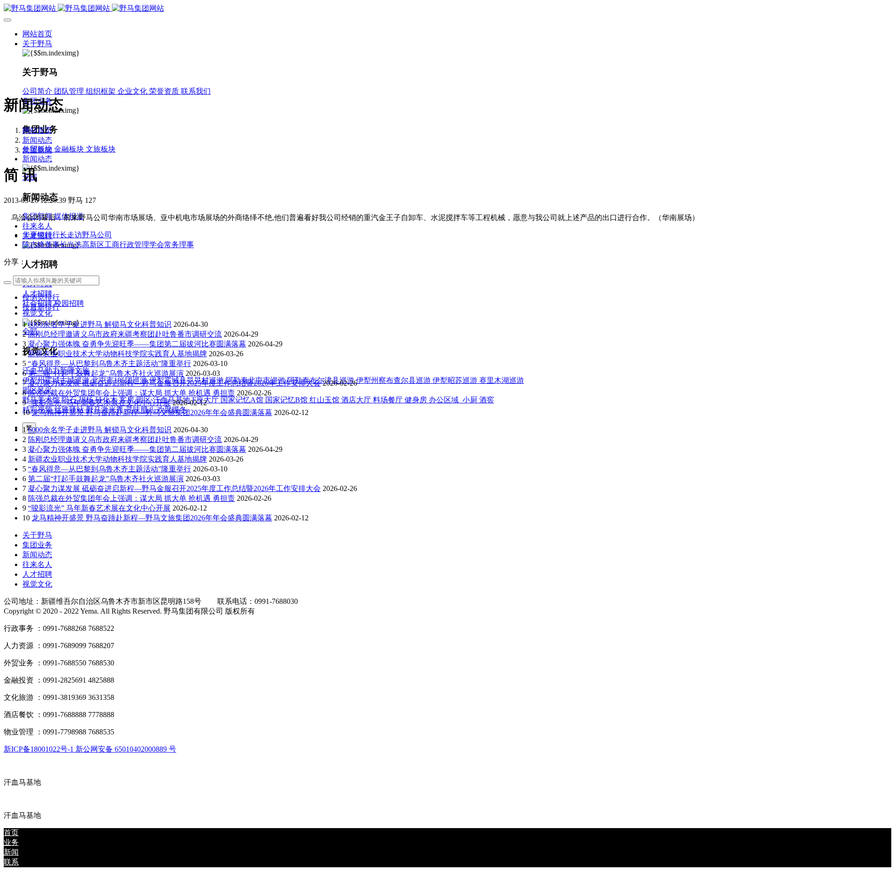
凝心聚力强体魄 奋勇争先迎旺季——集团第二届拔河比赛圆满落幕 (137, 344)
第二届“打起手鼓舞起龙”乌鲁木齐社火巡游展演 (106, 373)
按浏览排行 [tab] (41, 297)
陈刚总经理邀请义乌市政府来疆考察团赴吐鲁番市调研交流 (125, 334)
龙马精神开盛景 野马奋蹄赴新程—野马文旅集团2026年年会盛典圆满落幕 (152, 412)
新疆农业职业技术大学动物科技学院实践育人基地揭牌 (117, 354)
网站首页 (37, 34)
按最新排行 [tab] (41, 307)
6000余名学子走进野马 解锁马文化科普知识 (100, 324)
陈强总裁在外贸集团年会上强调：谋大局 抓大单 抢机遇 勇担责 (131, 393)
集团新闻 (37, 150)
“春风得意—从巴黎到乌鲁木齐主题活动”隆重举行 (109, 363)
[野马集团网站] (447, 9)
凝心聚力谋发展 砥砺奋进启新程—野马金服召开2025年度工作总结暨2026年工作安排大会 (174, 383)
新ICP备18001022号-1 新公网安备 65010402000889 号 (90, 749)
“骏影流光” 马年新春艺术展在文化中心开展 (99, 403)
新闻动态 (37, 140)
